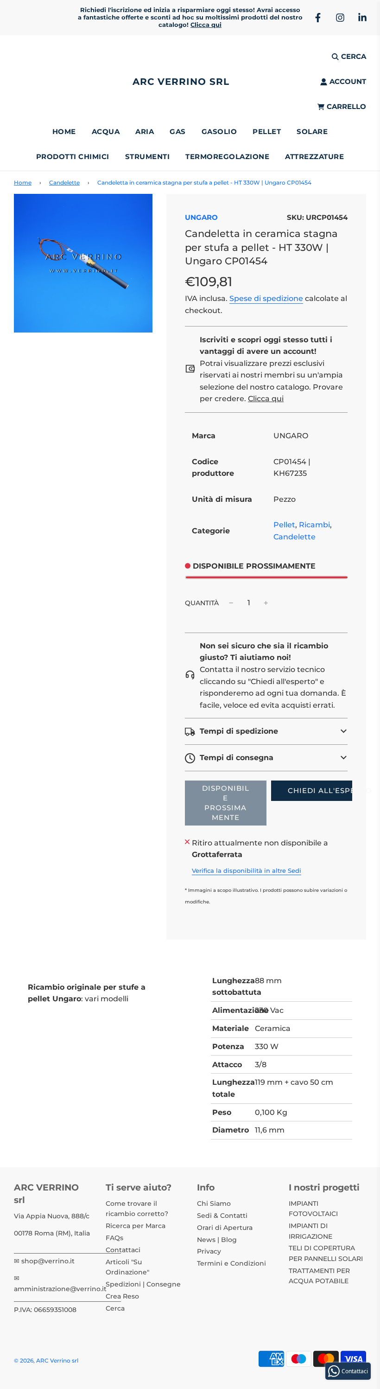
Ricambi (314, 524)
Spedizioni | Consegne (143, 1284)
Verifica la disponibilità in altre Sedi (246, 870)
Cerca (115, 1308)
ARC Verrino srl (181, 81)
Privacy (209, 1251)
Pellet (284, 524)
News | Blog (217, 1239)
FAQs (114, 1238)
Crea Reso (122, 1296)
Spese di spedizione (266, 298)
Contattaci (123, 1250)
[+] (266, 603)
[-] (231, 603)
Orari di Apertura (225, 1227)
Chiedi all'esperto (320, 790)
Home (64, 131)
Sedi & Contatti (222, 1215)
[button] (266, 731)
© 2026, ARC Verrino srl (46, 1360)
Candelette (64, 182)
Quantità (202, 603)
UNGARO (201, 217)
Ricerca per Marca (135, 1226)
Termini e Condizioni (231, 1263)
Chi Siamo (214, 1203)
